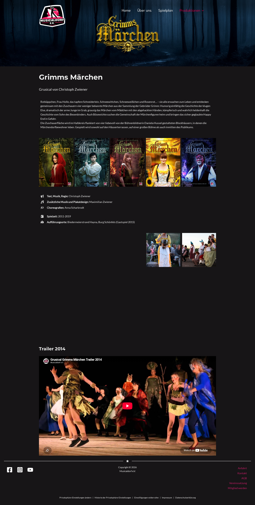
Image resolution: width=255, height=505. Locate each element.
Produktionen (190, 10)
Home (126, 10)
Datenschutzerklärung (185, 497)
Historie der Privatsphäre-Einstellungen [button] (113, 497)
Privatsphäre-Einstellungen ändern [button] (75, 497)
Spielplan (165, 10)
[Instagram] (19, 469)
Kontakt (242, 473)
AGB (244, 478)
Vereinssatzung (238, 483)
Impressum (167, 497)
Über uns (144, 10)
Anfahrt (242, 468)
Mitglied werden (237, 488)
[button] (202, 10)
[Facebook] (9, 469)
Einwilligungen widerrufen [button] (146, 497)
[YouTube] (30, 469)
